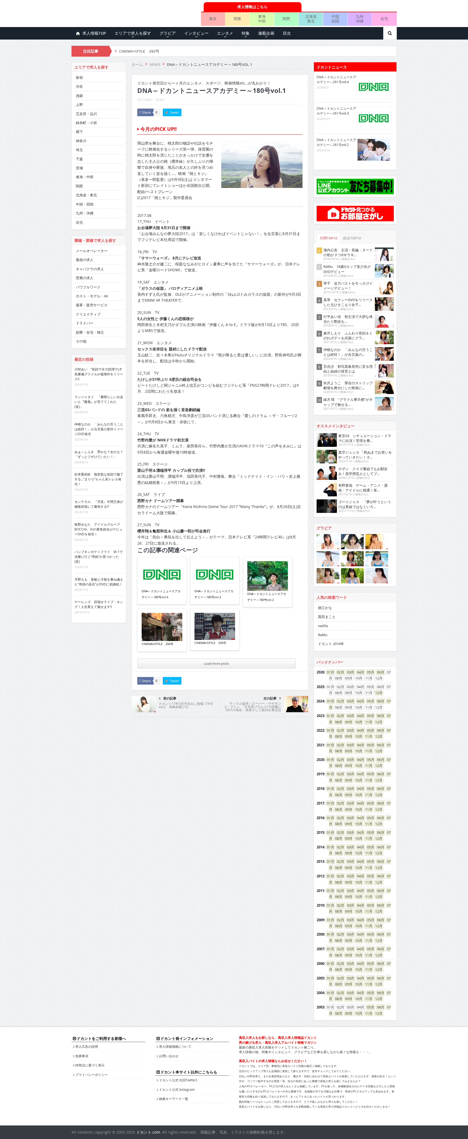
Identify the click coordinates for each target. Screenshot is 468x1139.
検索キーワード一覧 (173, 1098)
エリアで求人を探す (133, 33)
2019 (320, 774)
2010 (320, 905)
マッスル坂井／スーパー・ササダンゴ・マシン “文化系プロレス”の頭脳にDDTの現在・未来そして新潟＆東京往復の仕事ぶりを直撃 (252, 708)
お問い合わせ (168, 1056)
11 (367, 722)
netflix (323, 625)
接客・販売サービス (92, 304)
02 (339, 672)
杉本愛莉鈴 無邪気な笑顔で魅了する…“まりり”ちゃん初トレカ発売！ (98, 479)
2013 (320, 861)
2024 (320, 701)
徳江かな (325, 607)
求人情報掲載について (175, 1046)
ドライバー (84, 323)
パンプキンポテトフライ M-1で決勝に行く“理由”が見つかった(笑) (98, 556)
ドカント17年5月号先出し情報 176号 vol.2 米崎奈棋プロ (186, 705)
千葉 (79, 159)
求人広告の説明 (86, 1046)
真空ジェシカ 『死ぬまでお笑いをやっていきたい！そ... (365, 455)
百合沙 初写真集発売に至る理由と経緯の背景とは (348, 369)
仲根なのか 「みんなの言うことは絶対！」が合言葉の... (348, 352)
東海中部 (262, 19)
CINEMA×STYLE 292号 (139, 51)
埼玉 (79, 149)
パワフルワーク (88, 287)
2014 (320, 847)
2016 (320, 817)
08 (337, 722)
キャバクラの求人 (90, 268)
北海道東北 (311, 19)
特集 (246, 33)
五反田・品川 (86, 113)
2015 (320, 832)
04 (359, 672)
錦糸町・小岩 (86, 122)
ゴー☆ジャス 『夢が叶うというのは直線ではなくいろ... (364, 504)
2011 (320, 890)
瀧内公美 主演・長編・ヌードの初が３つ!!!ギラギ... (348, 252)
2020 (320, 759)
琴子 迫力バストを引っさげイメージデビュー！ (348, 286)
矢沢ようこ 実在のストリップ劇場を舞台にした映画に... (348, 385)
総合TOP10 (352, 238)
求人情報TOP (94, 33)
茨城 (79, 167)
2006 (320, 963)
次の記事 (270, 698)
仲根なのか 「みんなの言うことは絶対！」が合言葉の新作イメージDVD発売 (98, 429)
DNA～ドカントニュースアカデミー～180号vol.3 (213, 594)
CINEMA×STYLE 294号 (157, 644)
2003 (320, 1007)
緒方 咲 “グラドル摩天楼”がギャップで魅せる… (348, 402)
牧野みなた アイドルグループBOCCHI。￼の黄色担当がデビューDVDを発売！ (98, 529)
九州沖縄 (359, 19)
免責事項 (81, 1056)
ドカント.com (148, 1132)
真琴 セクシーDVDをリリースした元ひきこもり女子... (348, 302)
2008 (320, 934)
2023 (320, 715)
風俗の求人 (84, 259)
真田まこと (327, 616)
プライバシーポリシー (91, 1074)
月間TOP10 (328, 238)
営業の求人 (84, 277)
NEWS (160, 99)
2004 (320, 992)
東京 (213, 18)
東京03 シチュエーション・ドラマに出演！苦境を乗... (364, 438)
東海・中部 (84, 176)
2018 (320, 788)
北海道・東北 (86, 195)
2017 (320, 803)
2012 (320, 876)
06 (379, 672)
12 (377, 692)
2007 (320, 948)
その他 (81, 341)
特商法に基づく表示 (90, 1065)
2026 (320, 672)
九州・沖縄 (84, 213)
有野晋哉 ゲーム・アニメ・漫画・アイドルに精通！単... (363, 488)
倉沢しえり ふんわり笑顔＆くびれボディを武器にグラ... (348, 335)
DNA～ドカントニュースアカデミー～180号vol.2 (266, 597)
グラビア (168, 33)
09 (347, 722)
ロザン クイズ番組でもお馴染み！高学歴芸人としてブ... (363, 471)
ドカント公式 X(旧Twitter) (178, 1080)
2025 (320, 686)
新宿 (79, 77)
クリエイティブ (88, 314)
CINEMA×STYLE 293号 (210, 643)
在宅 (384, 18)
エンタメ (225, 33)
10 (357, 722)
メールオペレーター (92, 250)
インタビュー (196, 33)
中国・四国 (84, 204)
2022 (320, 730)
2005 (320, 978)
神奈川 (81, 140)
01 (329, 672)
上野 (79, 104)
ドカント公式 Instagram (177, 1089)
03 (349, 672)
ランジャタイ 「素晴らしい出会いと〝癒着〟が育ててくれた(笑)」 (98, 402)
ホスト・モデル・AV (92, 296)
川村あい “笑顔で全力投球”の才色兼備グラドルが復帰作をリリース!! (98, 374)
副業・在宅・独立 (90, 332)
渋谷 (79, 86)
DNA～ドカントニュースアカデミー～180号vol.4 (161, 594)
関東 (237, 18)
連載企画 (266, 33)
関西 (286, 18)
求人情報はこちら (252, 6)
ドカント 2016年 (331, 643)
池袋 (79, 95)
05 (369, 672)
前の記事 (169, 698)
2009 (320, 919)
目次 (287, 33)
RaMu (322, 634)
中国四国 (335, 19)
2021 (320, 745)
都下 (79, 131)
